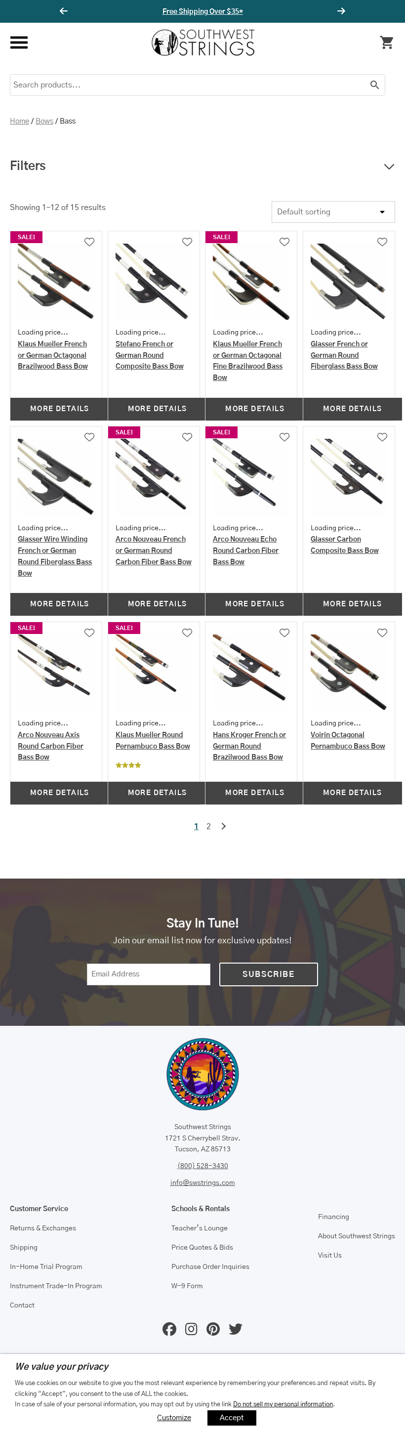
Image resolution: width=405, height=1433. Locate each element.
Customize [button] (174, 1418)
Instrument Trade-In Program (56, 1286)
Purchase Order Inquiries (210, 1267)
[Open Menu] (18, 42)
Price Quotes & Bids (202, 1247)
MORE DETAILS (59, 409)
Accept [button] (232, 1418)
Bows (44, 121)
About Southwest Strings (356, 1236)
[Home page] (203, 42)
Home (19, 121)
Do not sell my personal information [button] (283, 1404)
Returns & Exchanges (43, 1228)
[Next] (340, 11)
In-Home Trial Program (46, 1267)
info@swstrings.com (202, 1183)
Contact (22, 1305)
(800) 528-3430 (202, 1166)
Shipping (24, 1247)
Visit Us (330, 1255)
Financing (333, 1217)
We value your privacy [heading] (61, 1367)
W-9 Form (187, 1286)
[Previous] (65, 11)
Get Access (232, 11)
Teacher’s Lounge (199, 1228)
